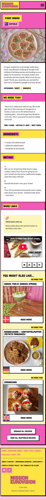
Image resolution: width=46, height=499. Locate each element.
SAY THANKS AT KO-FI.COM (30, 465)
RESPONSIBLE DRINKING (23, 462)
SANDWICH (27, 88)
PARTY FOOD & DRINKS (32, 451)
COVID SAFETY (37, 462)
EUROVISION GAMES (15, 451)
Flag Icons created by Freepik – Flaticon (23, 491)
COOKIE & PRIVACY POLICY (10, 465)
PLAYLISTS (6, 455)
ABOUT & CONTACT (8, 462)
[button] (42, 5)
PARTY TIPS (15, 455)
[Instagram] (9, 470)
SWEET (17, 88)
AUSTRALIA (13, 24)
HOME (4, 451)
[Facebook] (4, 470)
